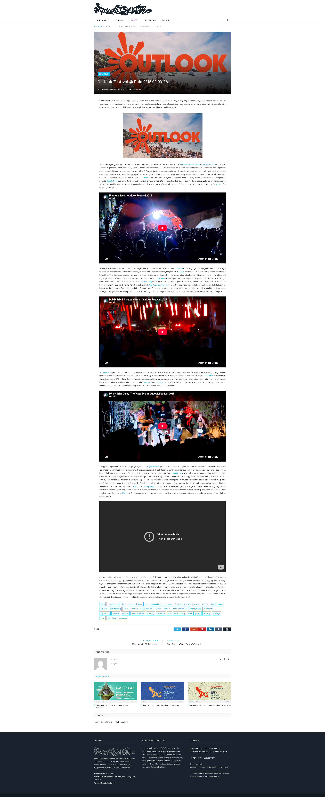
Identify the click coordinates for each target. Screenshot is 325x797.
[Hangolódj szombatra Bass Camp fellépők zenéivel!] (115, 692)
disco (124, 604)
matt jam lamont (180, 609)
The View (209, 375)
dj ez (131, 604)
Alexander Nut (208, 164)
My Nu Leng (146, 281)
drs (145, 604)
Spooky (147, 382)
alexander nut (113, 604)
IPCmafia (103, 89)
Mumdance (104, 372)
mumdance (208, 609)
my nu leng (105, 613)
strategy (216, 613)
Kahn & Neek (112, 181)
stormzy (206, 613)
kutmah (158, 609)
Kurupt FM (177, 473)
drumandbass (155, 604)
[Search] (227, 20)
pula (169, 613)
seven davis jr (179, 613)
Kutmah (183, 164)
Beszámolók (104, 74)
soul (190, 613)
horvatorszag (115, 609)
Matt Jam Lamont (152, 466)
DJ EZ (217, 184)
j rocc (126, 609)
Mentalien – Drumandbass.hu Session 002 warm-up (210, 705)
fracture (205, 604)
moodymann (195, 609)
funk (213, 604)
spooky (197, 613)
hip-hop (104, 609)
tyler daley (112, 618)
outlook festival (138, 613)
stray (103, 618)
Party (134, 20)
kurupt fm (148, 609)
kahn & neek (136, 609)
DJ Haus (161, 278)
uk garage (123, 618)
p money (150, 613)
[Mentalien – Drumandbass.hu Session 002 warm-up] (209, 692)
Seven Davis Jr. (194, 164)
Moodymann (148, 486)
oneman (115, 613)
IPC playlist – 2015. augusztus (145, 644)
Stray (182, 271)
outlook (125, 613)
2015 (103, 604)
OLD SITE (165, 20)
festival (178, 604)
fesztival (187, 604)
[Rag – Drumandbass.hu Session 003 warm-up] (162, 692)
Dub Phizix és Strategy (157, 285)
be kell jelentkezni (121, 722)
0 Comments (136, 89)
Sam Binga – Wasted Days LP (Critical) (184, 644)
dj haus (139, 604)
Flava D (146, 177)
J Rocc (134, 486)
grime (220, 604)
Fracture (179, 268)
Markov (125, 493)
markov (167, 609)
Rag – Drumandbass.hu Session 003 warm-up (161, 705)
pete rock (161, 613)
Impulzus (119, 20)
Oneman (160, 382)
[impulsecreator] (123, 8)
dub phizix (168, 604)
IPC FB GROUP (150, 20)
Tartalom (102, 20)
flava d (196, 604)
